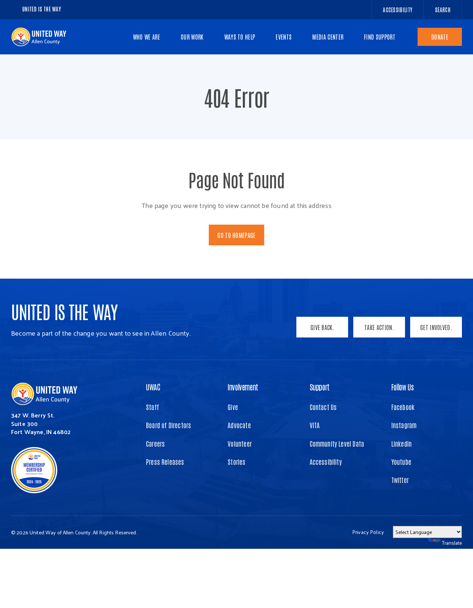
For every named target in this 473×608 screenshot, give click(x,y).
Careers (155, 443)
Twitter (400, 479)
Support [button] (320, 386)
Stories (236, 461)
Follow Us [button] (402, 386)
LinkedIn (401, 443)
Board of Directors (168, 424)
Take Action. (379, 327)
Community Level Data (337, 443)
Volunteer (240, 443)
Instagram (404, 424)
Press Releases (165, 461)
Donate (439, 36)
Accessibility (326, 461)
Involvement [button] (243, 386)
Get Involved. (436, 327)
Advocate (239, 424)
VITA (315, 424)
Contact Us (323, 406)
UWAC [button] (153, 386)
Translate (452, 542)
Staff (152, 406)
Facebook (403, 406)
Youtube (401, 461)
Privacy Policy (368, 532)
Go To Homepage (236, 235)
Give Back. (322, 327)
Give (233, 406)
